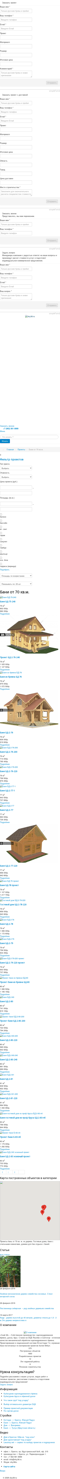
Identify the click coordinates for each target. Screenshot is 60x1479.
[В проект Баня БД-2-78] (7, 919)
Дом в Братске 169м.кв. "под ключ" (19, 1437)
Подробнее (5, 613)
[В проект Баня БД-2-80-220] (9, 1035)
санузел (3, 541)
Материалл (5, 42)
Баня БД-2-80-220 (8, 1040)
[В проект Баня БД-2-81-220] (9, 1093)
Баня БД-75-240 (7, 601)
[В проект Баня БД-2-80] (7, 997)
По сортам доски (11, 1410)
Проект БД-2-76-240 (10, 657)
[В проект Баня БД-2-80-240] (9, 1055)
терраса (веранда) (8, 566)
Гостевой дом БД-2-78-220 (13, 904)
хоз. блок (4, 560)
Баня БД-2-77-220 (8, 865)
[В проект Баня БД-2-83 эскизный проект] (14, 1151)
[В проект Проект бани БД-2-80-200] (12, 1016)
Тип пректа (4, 464)
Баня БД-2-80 (6, 1001)
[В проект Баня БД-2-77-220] (29, 843)
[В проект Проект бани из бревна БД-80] (14, 977)
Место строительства (10, 187)
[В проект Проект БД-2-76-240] (29, 634)
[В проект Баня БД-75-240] (8, 597)
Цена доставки (6, 178)
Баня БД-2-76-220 (8, 771)
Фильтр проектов (11, 459)
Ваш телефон (6, 15)
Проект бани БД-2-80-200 (12, 1020)
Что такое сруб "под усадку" (16, 1400)
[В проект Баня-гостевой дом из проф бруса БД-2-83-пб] (21, 1113)
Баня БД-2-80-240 (8, 1059)
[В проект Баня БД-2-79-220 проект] (12, 958)
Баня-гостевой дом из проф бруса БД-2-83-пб (23, 1117)
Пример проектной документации (18, 1408)
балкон (3, 516)
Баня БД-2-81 (6, 1079)
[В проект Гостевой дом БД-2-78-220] (12, 900)
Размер (3, 51)
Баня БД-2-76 (6, 732)
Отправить (52, 82)
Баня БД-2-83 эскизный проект (15, 1156)
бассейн (3, 523)
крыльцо (3, 554)
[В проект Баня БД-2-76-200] (9, 747)
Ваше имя (5, 6)
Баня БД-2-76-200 (8, 751)
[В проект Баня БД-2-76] (29, 709)
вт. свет (3, 529)
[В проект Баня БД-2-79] (7, 938)
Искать (5, 441)
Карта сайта (9, 1466)
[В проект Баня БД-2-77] (7, 805)
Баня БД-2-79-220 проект (12, 962)
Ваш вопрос (6, 291)
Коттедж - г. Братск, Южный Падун (19, 1419)
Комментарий (6, 68)
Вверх (2, 1470)
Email (3, 24)
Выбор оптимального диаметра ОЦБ (20, 1404)
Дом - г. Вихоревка (12, 1425)
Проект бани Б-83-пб (10, 1137)
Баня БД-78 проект (9, 885)
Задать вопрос (6, 1384)
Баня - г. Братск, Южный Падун (18, 1422)
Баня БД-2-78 (6, 923)
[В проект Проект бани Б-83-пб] (10, 1132)
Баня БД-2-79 (6, 943)
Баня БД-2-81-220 (8, 1098)
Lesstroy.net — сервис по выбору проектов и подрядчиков (29, 1442)
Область (3, 160)
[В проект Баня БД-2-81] (7, 1074)
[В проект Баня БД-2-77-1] (8, 786)
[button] (43, 1208)
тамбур (3, 547)
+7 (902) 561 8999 (10, 428)
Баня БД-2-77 (6, 810)
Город (2, 169)
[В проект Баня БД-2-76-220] (9, 766)
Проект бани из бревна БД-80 (15, 982)
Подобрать (4, 569)
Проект (3, 33)
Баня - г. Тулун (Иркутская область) (19, 1427)
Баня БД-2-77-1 (7, 790)
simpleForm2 (54, 90)
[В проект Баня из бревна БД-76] (11, 672)
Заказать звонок (7, 425)
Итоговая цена (6, 59)
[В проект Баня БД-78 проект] (9, 880)
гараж (2, 535)
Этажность (4, 472)
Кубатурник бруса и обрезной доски (19, 1396)
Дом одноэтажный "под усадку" (18, 1439)
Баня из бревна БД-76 (11, 676)
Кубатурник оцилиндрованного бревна (20, 1393)
